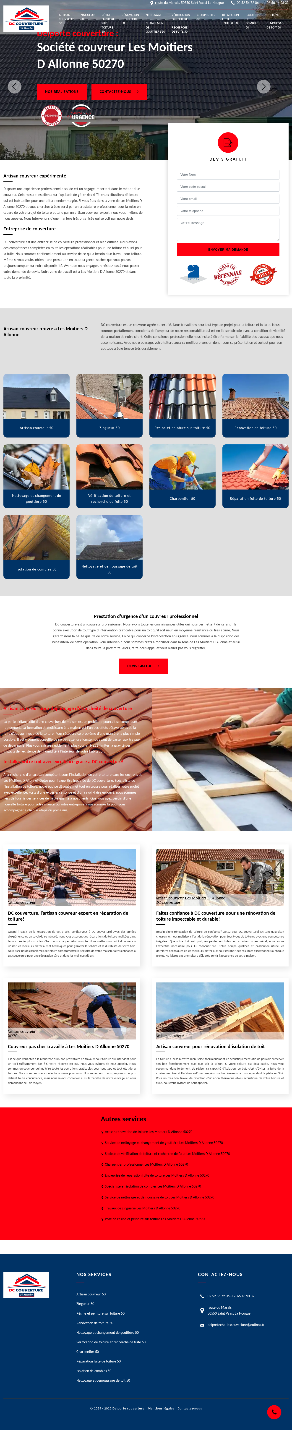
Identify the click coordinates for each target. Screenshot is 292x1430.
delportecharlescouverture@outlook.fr (236, 1325)
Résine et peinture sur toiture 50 (108, 23)
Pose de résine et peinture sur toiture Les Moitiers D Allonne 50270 (155, 1219)
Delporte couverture (128, 1408)
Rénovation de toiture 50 (130, 19)
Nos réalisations (62, 92)
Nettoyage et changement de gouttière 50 (155, 23)
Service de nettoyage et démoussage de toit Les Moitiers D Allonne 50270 (159, 1197)
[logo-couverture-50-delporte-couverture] (26, 18)
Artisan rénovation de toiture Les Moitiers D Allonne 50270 (148, 1132)
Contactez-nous (116, 92)
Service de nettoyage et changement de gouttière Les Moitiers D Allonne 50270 (164, 1143)
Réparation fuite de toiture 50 (230, 19)
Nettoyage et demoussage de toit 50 (275, 21)
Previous (14, 87)
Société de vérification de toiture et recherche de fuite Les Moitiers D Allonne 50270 (167, 1154)
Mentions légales (161, 1408)
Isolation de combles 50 (253, 21)
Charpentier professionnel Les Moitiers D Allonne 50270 (146, 1165)
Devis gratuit (140, 666)
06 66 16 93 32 (278, 3)
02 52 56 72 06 (248, 3)
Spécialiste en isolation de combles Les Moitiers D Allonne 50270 (153, 1186)
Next (264, 87)
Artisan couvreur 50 (66, 19)
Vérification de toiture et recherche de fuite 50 (181, 23)
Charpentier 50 (206, 17)
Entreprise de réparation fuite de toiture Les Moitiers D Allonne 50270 (157, 1175)
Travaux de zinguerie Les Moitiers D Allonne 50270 (142, 1208)
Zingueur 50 (88, 17)
